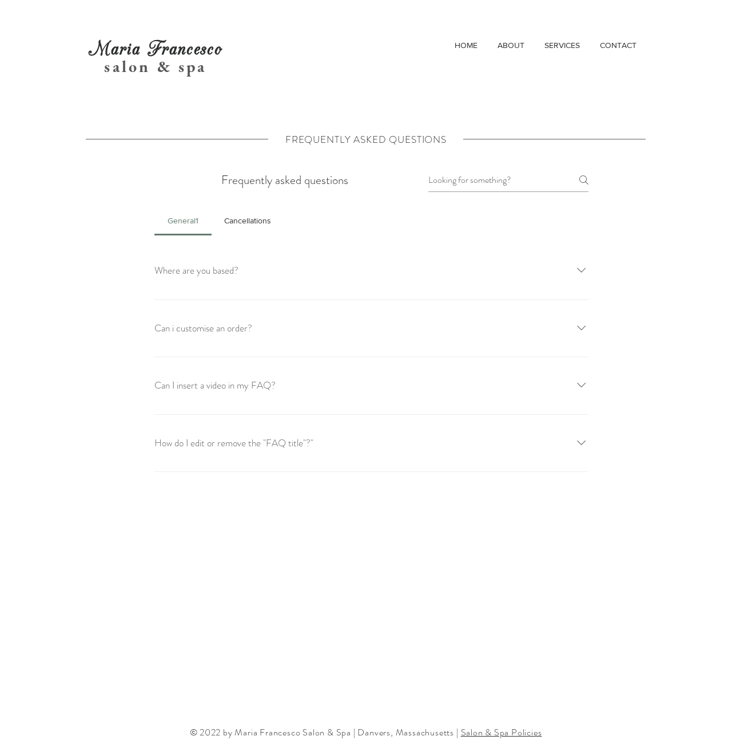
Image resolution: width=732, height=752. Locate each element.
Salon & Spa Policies (501, 732)
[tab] (183, 220)
